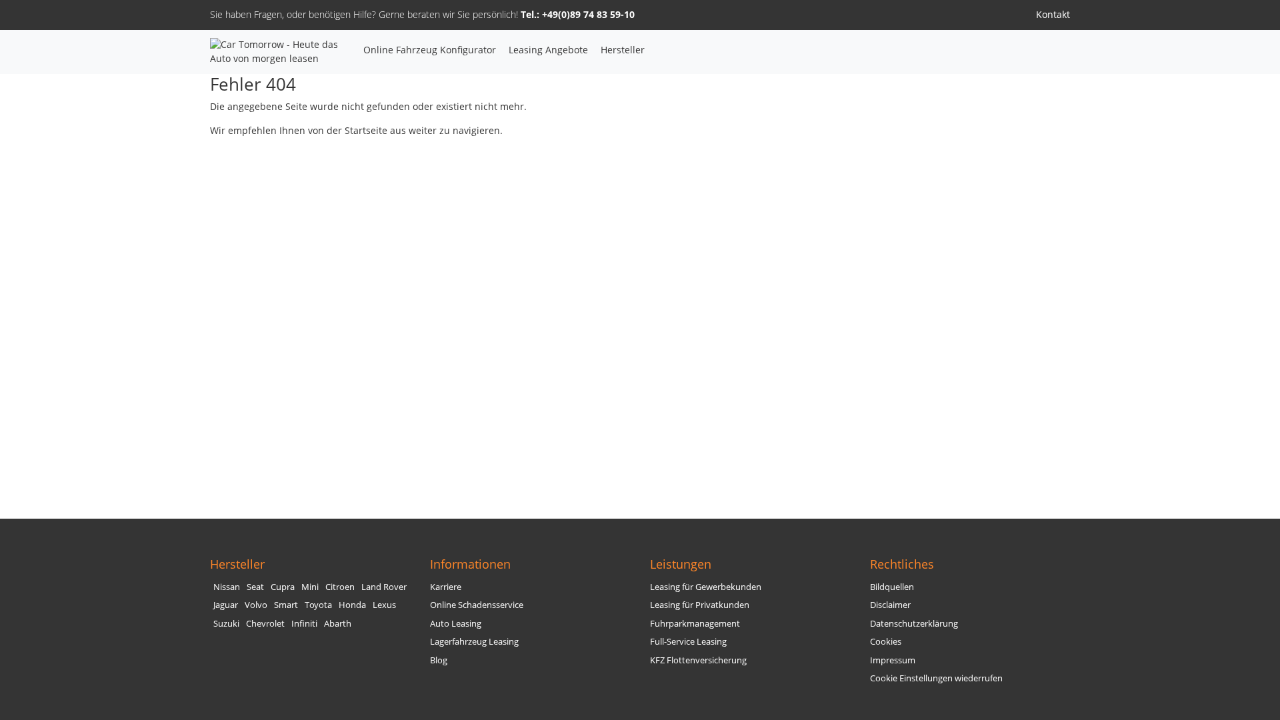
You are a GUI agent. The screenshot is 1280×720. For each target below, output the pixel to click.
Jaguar (225, 605)
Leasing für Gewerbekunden (705, 587)
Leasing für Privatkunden (699, 605)
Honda (352, 605)
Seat (255, 587)
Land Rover (384, 587)
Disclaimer (890, 605)
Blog (438, 660)
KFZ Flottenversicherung (698, 660)
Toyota (318, 605)
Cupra (283, 587)
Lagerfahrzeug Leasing (474, 641)
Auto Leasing (455, 623)
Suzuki (226, 623)
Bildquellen (892, 587)
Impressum (892, 660)
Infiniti (304, 623)
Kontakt (1053, 14)
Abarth (337, 623)
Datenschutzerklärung (914, 623)
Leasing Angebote (548, 49)
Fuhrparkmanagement (695, 623)
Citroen (340, 587)
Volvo (256, 605)
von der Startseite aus (357, 130)
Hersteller (623, 49)
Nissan (226, 587)
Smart (286, 605)
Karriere (445, 587)
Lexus (384, 605)
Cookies (885, 641)
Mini (310, 587)
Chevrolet (265, 623)
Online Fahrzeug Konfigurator (429, 49)
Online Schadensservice (476, 605)
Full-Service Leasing (688, 641)
